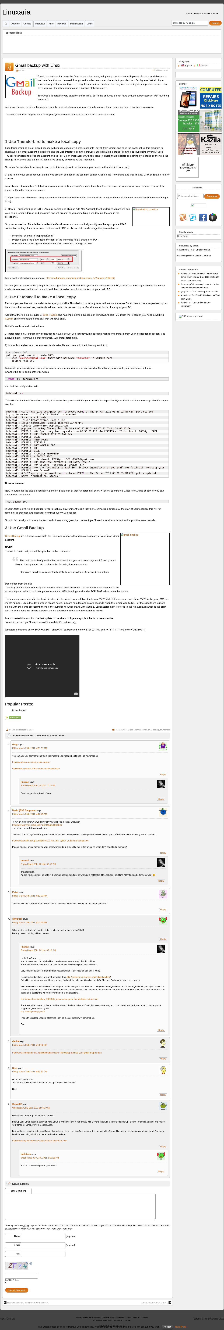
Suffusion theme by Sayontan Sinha (209, 1319)
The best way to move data (205, 291)
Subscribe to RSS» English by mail (193, 250)
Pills (51, 23)
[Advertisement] (68, 43)
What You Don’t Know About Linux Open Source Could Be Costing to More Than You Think (200, 277)
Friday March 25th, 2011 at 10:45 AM (29, 814)
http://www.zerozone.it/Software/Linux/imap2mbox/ (36, 768)
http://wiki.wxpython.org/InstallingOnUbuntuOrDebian (37, 825)
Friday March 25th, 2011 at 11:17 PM (29, 1071)
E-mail (17, 1245)
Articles (15, 23)
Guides (27, 23)
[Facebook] (203, 217)
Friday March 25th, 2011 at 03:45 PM (29, 922)
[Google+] (213, 217)
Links (90, 23)
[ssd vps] (189, 131)
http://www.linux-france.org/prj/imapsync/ (31, 762)
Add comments (161, 70)
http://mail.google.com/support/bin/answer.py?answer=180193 (80, 278)
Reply (163, 774)
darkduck (17, 918)
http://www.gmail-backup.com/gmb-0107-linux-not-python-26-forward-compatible (50, 841)
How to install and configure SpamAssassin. (28, 1303)
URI (18, 1254)
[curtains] (211, 131)
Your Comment (18, 1191)
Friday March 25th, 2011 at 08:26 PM (29, 1045)
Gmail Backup (12, 536)
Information (76, 23)
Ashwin (184, 274)
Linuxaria (16, 12)
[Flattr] (13, 718)
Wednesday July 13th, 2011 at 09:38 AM (40, 1158)
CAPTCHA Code (12, 1280)
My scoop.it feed (195, 316)
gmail (144, 730)
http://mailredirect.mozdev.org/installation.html (88, 977)
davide (15, 1041)
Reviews (61, 23)
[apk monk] (189, 178)
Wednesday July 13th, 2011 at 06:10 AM (31, 1108)
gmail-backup (153, 730)
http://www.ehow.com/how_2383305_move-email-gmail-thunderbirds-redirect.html (60, 999)
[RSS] (183, 217)
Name (17, 1236)
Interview (40, 23)
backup (130, 730)
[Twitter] (193, 217)
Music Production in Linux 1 (155, 1303)
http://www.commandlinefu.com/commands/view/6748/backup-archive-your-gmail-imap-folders (57, 1053)
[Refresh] (31, 1263)
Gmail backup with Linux (37, 65)
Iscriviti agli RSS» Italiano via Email (194, 255)
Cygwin (9, 318)
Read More (180, 1326)
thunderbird (165, 730)
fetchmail (137, 730)
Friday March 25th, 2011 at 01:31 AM (29, 748)
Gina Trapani (50, 314)
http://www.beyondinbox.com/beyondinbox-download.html (39, 1140)
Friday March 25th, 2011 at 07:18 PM (38, 950)
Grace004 (17, 1104)
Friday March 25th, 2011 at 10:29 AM (38, 785)
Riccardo (22, 730)
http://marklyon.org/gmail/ (33, 1011)
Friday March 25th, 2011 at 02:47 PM (38, 864)
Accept (167, 1326)
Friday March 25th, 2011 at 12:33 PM (29, 896)
